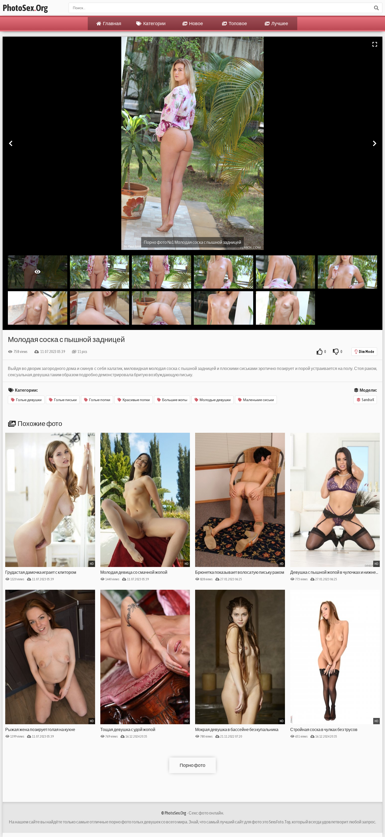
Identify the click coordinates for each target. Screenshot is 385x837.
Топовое (237, 23)
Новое (196, 23)
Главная (111, 23)
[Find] (376, 8)
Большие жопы (174, 400)
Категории (154, 23)
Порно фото (192, 765)
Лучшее (279, 23)
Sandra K (368, 400)
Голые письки (65, 400)
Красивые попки (136, 400)
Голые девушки (29, 400)
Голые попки (99, 400)
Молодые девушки (215, 400)
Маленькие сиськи (258, 400)
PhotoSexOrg (25, 8)
